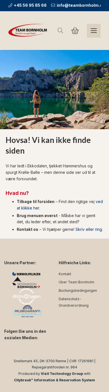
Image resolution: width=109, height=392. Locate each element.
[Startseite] (28, 30)
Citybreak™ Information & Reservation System (54, 380)
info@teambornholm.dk (80, 5)
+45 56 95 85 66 (30, 5)
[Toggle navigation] (94, 31)
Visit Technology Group (62, 374)
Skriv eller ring (88, 229)
